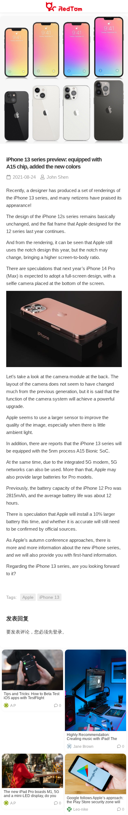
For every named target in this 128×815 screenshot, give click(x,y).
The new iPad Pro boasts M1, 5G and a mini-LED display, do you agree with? (31, 794)
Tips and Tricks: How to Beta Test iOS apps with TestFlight (31, 696)
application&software (95, 721)
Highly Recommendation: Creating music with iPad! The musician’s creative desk (92, 737)
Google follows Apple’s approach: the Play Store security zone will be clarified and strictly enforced (95, 800)
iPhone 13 (49, 597)
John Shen (57, 177)
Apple (28, 597)
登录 (57, 631)
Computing (22, 680)
